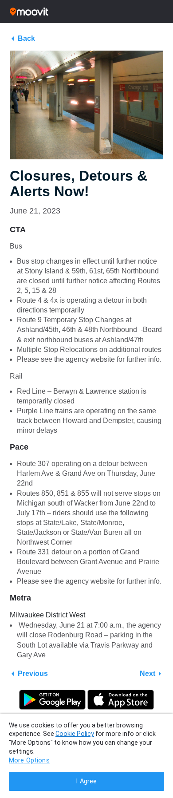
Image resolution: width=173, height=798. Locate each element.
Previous (33, 673)
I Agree (86, 781)
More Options (29, 760)
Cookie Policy (74, 733)
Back (26, 38)
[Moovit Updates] (86, 11)
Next (147, 673)
